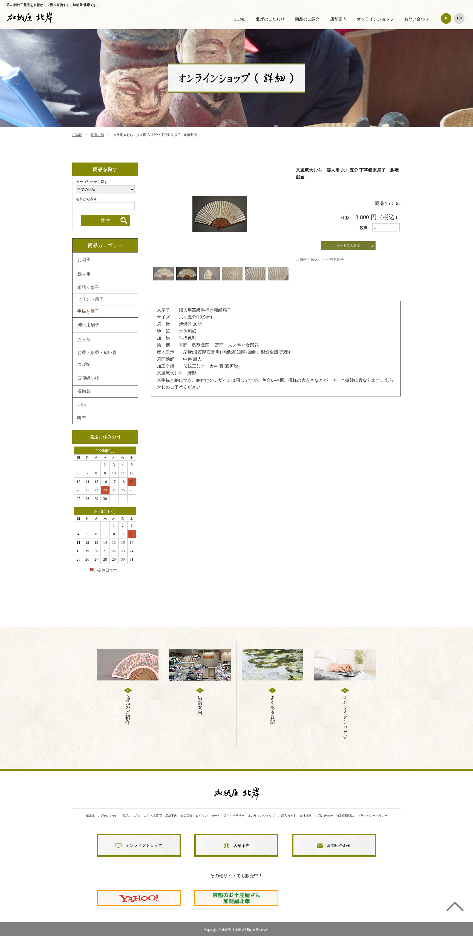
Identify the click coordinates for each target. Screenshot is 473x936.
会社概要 (305, 815)
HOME (239, 19)
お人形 (84, 340)
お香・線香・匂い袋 (97, 353)
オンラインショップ (375, 19)
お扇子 (301, 259)
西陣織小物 (88, 378)
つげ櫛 (83, 365)
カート (215, 815)
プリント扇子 (90, 299)
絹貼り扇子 (88, 288)
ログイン (202, 815)
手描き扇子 (335, 259)
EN (459, 18)
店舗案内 (338, 19)
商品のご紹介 (307, 19)
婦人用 (316, 259)
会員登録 (186, 815)
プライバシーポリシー (372, 815)
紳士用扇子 (88, 325)
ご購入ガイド (287, 815)
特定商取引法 (345, 815)
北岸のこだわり (270, 19)
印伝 (81, 405)
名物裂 (83, 391)
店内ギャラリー (233, 815)
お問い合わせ (416, 19)
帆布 (81, 418)
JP (446, 18)
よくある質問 (153, 815)
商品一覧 (97, 135)
